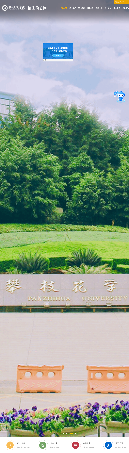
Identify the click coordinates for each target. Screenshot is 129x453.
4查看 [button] (76, 434)
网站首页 (63, 8)
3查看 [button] (73, 434)
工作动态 (81, 8)
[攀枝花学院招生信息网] (24, 8)
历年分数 (117, 8)
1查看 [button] (65, 434)
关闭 (83, 99)
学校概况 (72, 8)
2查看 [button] (70, 434)
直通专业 (118, 94)
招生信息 (90, 8)
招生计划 (108, 8)
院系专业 (99, 8)
